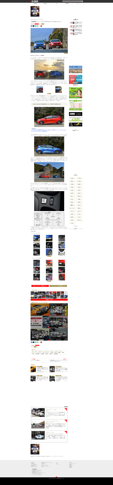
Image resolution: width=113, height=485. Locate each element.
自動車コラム (43, 463)
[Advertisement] (49, 395)
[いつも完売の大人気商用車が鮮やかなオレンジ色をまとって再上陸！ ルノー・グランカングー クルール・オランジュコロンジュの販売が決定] (33, 369)
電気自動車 (56, 353)
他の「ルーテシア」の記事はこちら (40, 285)
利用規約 (70, 464)
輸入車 (47, 353)
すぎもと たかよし (72, 208)
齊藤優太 (72, 217)
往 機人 (79, 214)
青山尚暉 (72, 193)
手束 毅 (79, 217)
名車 (56, 352)
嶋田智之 (72, 181)
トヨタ (56, 351)
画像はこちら (65, 53)
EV (33, 351)
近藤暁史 (79, 202)
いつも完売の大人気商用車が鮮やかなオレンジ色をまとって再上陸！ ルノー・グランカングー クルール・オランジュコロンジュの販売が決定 (42, 369)
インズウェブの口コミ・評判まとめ (37, 474)
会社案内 (70, 462)
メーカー (57, 464)
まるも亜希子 (79, 181)
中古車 (52, 352)
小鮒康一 (72, 199)
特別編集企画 (57, 366)
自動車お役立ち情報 (34, 466)
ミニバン (34, 352)
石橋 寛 (53, 432)
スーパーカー (47, 351)
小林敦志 (72, 190)
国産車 (60, 352)
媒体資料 (70, 467)
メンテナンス (39, 352)
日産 (33, 353)
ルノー (41, 157)
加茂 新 (79, 211)
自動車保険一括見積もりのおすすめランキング (38, 472)
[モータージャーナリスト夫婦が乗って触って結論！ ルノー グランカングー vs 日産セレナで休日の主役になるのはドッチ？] (33, 378)
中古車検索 (32, 463)
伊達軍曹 (72, 184)
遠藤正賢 (79, 208)
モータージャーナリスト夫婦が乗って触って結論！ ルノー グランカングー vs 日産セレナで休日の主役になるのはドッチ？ (42, 378)
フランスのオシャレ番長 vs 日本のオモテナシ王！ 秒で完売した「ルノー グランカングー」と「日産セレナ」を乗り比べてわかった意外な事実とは (62, 378)
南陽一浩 (79, 193)
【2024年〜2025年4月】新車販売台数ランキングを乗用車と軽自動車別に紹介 (47, 104)
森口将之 (79, 190)
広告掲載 (70, 466)
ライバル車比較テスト (39, 375)
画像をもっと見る (49, 299)
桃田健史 (79, 199)
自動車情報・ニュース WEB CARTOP (36, 456)
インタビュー (43, 464)
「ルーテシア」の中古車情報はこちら (58, 285)
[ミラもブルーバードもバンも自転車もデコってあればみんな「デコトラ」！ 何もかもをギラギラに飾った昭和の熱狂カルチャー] (38, 412)
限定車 (51, 353)
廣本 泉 (72, 196)
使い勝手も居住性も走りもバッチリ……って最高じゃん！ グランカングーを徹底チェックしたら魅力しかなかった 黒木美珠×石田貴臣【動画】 (62, 369)
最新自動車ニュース (39, 366)
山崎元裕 (72, 187)
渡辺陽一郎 (79, 196)
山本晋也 (79, 187)
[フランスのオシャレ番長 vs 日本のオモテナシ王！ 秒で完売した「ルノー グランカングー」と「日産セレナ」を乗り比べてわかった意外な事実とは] (52, 378)
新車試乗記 (37, 345)
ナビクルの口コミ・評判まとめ (36, 473)
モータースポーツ (46, 352)
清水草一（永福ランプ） (72, 205)
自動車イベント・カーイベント (50, 422)
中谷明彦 (72, 178)
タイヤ (52, 351)
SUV (36, 351)
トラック (60, 351)
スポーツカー (41, 351)
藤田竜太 (72, 202)
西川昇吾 (72, 214)
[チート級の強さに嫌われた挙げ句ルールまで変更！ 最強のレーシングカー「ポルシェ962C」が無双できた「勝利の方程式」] (38, 435)
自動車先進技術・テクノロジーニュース (47, 462)
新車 (63, 352)
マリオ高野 (79, 178)
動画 (60, 366)
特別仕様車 (37, 353)
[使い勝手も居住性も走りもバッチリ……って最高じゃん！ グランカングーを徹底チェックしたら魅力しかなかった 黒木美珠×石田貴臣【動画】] (52, 369)
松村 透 (72, 211)
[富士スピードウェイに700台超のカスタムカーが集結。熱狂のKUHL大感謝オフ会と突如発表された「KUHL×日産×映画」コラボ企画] (38, 424)
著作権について (71, 465)
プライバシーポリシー (72, 463)
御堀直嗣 (79, 184)
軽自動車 (42, 353)
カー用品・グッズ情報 (44, 465)
